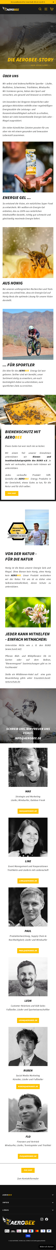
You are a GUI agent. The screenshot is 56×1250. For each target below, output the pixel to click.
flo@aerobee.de (28, 1156)
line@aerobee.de (28, 880)
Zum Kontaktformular (28, 1178)
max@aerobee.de (28, 811)
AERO (7, 1195)
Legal (6, 1210)
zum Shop (12, 493)
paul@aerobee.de (28, 950)
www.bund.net (13, 649)
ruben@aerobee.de (28, 1086)
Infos (6, 1202)
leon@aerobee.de (28, 1020)
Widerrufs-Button (46, 1246)
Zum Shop (28, 1170)
